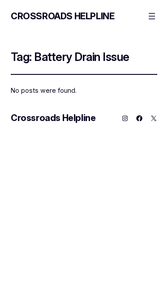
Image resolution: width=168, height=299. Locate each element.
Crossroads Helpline (62, 16)
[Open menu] (151, 16)
